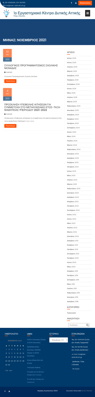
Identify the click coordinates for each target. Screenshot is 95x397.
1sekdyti (9, 72)
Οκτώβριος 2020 (73, 258)
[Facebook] (71, 3)
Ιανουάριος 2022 (73, 236)
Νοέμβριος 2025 (73, 80)
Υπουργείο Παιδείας (33, 367)
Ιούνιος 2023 (71, 171)
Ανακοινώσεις (85, 3)
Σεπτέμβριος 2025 (73, 84)
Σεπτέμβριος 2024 (73, 128)
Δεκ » (11, 370)
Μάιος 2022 (71, 223)
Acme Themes (86, 391)
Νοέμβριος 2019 (72, 271)
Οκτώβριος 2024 (73, 123)
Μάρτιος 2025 (72, 102)
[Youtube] (76, 3)
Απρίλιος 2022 (72, 228)
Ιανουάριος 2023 (73, 193)
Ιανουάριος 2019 (72, 297)
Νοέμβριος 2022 (73, 201)
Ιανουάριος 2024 (73, 154)
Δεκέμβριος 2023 (73, 158)
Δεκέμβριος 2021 (72, 241)
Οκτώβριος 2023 (73, 167)
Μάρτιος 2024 (72, 145)
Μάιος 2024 (71, 136)
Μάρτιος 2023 (72, 184)
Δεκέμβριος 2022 (73, 197)
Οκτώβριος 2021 (72, 249)
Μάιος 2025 (71, 93)
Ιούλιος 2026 (71, 58)
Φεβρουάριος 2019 (73, 293)
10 (12, 353)
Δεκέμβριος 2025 (73, 75)
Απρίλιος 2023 (72, 180)
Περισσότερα (10, 81)
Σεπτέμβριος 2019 (73, 280)
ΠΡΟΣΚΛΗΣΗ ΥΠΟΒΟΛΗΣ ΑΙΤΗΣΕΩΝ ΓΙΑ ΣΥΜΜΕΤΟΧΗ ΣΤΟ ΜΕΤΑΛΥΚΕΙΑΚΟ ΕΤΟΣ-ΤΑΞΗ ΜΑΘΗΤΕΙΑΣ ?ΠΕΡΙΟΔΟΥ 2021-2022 (32, 107)
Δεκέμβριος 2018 (72, 301)
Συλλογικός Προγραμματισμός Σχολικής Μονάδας (31, 67)
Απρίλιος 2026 (72, 67)
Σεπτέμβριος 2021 (73, 254)
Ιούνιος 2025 (71, 89)
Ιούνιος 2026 (71, 62)
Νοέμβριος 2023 (72, 162)
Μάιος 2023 (71, 175)
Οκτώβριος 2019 (72, 275)
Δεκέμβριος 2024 (73, 115)
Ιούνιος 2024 (71, 132)
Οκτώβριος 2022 (73, 206)
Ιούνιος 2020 (71, 262)
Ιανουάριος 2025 (73, 110)
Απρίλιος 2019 (72, 288)
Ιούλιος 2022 (71, 215)
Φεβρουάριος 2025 (73, 106)
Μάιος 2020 (71, 267)
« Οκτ (6, 370)
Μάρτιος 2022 (72, 232)
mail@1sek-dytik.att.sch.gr (15, 5)
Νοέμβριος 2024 (73, 119)
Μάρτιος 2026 (72, 71)
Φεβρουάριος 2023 (73, 188)
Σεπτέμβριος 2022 (73, 210)
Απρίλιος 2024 (72, 141)
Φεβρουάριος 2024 (73, 149)
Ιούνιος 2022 (71, 219)
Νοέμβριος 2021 (72, 245)
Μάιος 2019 (71, 284)
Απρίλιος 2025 (72, 97)
